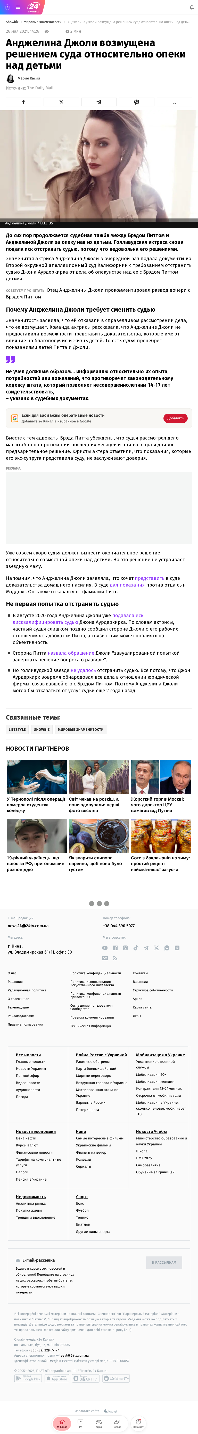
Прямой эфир (27, 1076)
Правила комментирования (92, 1017)
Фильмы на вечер (91, 1152)
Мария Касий (29, 78)
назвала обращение (71, 653)
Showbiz (12, 22)
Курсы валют (27, 1145)
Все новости (28, 1054)
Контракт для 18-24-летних (159, 1088)
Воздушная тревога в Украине (101, 1083)
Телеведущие (18, 1007)
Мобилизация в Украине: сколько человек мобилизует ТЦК (161, 1109)
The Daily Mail (40, 88)
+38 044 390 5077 (119, 926)
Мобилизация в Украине (160, 1054)
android (28, 1378)
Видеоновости (28, 1083)
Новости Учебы (151, 1131)
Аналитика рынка (31, 1203)
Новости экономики (36, 1131)
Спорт (82, 1196)
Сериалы (83, 1166)
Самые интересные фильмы (99, 1138)
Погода (22, 1097)
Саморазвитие (148, 1165)
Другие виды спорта (93, 1232)
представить (149, 578)
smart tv (86, 1378)
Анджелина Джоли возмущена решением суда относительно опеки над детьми (129, 22)
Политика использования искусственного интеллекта (92, 983)
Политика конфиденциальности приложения (95, 995)
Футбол (82, 1210)
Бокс (80, 1203)
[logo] (33, 7)
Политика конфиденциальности (95, 973)
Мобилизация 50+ (151, 1074)
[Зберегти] (174, 102)
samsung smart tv (116, 1378)
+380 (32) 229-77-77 (44, 1350)
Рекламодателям (21, 1016)
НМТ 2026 (144, 1158)
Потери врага (87, 1110)
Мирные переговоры (94, 1076)
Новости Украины (31, 1069)
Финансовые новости (34, 1152)
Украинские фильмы (93, 1145)
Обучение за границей (155, 1172)
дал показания (127, 585)
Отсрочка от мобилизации (158, 1095)
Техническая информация (91, 1026)
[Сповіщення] (192, 7)
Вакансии (140, 982)
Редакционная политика (27, 990)
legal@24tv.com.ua (74, 1356)
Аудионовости (28, 1090)
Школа (141, 1151)
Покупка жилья (29, 1210)
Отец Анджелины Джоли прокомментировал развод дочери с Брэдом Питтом (98, 293)
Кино (81, 1131)
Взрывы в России (90, 1103)
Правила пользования (25, 1024)
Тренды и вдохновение (35, 1218)
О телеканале (18, 999)
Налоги (22, 1172)
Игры (137, 1016)
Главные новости (31, 1061)
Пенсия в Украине (31, 1179)
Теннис (82, 1218)
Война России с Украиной (101, 1054)
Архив (137, 999)
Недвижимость (31, 1196)
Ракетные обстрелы (93, 1061)
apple (57, 1378)
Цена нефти (26, 1138)
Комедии (83, 1159)
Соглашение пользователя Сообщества (91, 1007)
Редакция (15, 982)
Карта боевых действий (96, 1069)
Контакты (140, 973)
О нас (12, 973)
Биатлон (83, 1225)
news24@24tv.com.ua (28, 926)
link (104, 947)
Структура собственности (153, 990)
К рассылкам (164, 1263)
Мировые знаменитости (43, 22)
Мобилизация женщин (155, 1081)
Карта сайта (142, 1007)
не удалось (83, 671)
